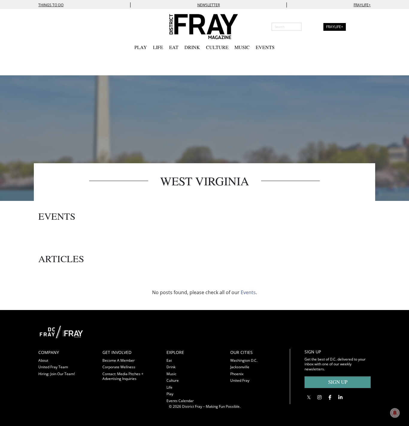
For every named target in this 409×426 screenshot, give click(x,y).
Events (265, 47)
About (43, 360)
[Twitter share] (309, 397)
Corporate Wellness (118, 366)
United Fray (239, 380)
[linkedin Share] (340, 397)
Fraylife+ (362, 4)
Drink (192, 47)
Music (242, 47)
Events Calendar (180, 400)
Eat (173, 47)
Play (140, 47)
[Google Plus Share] (319, 397)
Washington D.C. (243, 360)
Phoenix (236, 373)
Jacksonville (239, 366)
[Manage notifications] (395, 413)
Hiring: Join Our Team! (56, 373)
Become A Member (118, 360)
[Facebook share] (329, 397)
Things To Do (50, 4)
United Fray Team (53, 366)
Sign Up (337, 381)
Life (158, 47)
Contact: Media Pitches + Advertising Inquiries (122, 376)
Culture (217, 47)
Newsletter (208, 4)
